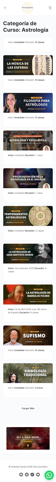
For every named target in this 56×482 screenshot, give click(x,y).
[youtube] (38, 474)
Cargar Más (28, 408)
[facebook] (21, 474)
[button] (49, 475)
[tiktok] (32, 474)
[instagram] (27, 474)
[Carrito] (50, 7)
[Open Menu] (5, 7)
